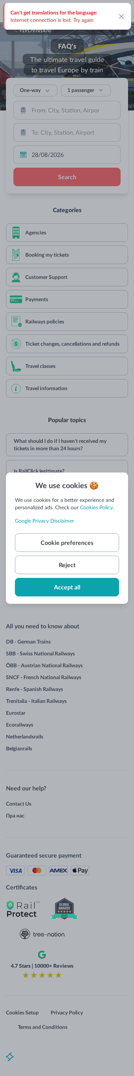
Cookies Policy (96, 507)
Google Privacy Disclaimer (44, 520)
